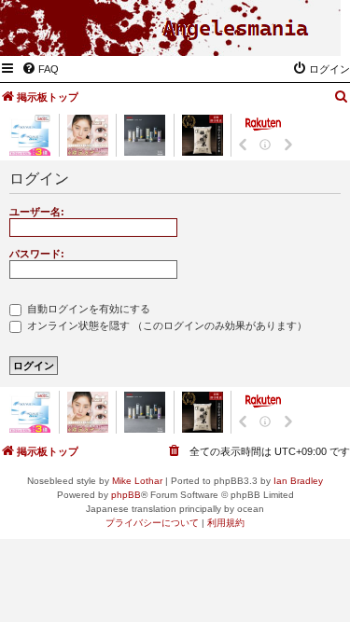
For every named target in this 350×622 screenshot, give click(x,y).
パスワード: (36, 253)
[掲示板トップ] (235, 29)
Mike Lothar (137, 481)
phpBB (126, 495)
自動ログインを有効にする (87, 308)
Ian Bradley (298, 481)
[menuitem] (40, 69)
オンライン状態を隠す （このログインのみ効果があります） (165, 325)
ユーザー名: (36, 211)
